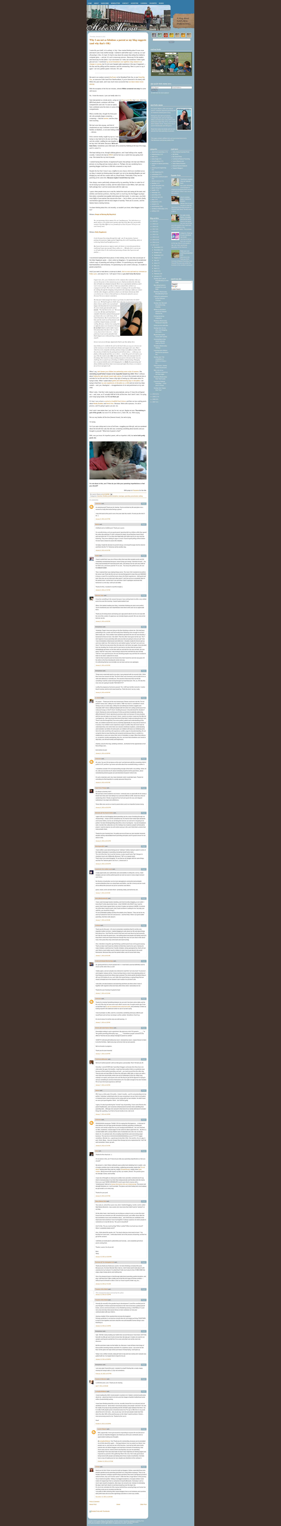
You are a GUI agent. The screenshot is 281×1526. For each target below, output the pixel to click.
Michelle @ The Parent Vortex (104, 813)
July (155, 260)
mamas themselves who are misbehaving (123, 1184)
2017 (154, 229)
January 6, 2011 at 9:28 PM (103, 753)
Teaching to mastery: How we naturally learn (186, 181)
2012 (154, 242)
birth (153, 156)
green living (155, 188)
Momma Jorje (99, 595)
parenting (127, 496)
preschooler (134, 496)
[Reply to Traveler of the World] (144, 1289)
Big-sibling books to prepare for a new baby (160, 287)
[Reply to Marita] (144, 524)
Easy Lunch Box (127, 100)
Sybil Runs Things (100, 788)
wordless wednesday (158, 208)
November (157, 250)
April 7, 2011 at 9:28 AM (102, 1386)
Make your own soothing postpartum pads (186, 253)
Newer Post (92, 1504)
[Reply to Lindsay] (144, 925)
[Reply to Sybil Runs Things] (144, 788)
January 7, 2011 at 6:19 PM (103, 1114)
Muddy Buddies (98, 403)
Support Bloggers (178, 168)
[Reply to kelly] (144, 1151)
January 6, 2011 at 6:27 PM (103, 519)
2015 (154, 234)
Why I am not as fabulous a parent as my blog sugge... (161, 372)
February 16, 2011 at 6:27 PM (103, 1373)
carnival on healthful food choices (115, 401)
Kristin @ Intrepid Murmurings (104, 961)
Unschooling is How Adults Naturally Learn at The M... (160, 341)
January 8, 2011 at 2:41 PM (103, 1145)
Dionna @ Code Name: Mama (104, 1028)
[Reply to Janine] (144, 1091)
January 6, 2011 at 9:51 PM (103, 782)
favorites (99, 496)
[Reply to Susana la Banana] (144, 1379)
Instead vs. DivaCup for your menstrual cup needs (186, 235)
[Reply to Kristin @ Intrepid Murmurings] (144, 961)
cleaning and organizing (159, 168)
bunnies (106, 118)
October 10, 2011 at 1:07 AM (105, 1461)
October (156, 252)
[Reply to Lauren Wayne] (144, 1429)
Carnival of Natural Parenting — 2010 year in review (160, 383)
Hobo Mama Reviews (179, 163)
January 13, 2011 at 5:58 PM (103, 1359)
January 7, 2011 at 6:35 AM (103, 920)
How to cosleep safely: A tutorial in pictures (185, 199)
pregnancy (155, 202)
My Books (175, 154)
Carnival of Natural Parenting (181, 159)
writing (141, 496)
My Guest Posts (177, 156)
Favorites (153, 3)
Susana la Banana (100, 1379)
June (155, 263)
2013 (154, 239)
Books (161, 3)
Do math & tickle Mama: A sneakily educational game (185, 217)
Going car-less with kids (161, 325)
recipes (154, 204)
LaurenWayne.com (178, 161)
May (155, 266)
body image (155, 159)
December (157, 247)
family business (156, 181)
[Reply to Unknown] (144, 504)
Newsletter (115, 3)
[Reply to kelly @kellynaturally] (144, 898)
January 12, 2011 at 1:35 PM (103, 1326)
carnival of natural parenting (160, 163)
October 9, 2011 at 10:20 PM (103, 1423)
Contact (125, 3)
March (156, 271)
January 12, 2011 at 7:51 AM (103, 1284)
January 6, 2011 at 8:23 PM (103, 665)
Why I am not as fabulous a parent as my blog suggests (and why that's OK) (117, 41)
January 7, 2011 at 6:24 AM (103, 893)
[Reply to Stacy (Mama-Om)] (144, 1201)
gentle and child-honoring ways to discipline (126, 381)
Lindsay (97, 925)
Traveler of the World (101, 1289)
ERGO (111, 155)
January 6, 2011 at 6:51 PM (103, 550)
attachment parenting (158, 152)
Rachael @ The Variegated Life (104, 1262)
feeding (105, 496)
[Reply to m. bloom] (144, 698)
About (96, 3)
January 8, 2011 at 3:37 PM (103, 1196)
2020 (154, 221)
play (153, 199)
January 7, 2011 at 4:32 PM (103, 1085)
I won (137, 100)
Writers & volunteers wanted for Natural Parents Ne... (160, 311)
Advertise (134, 3)
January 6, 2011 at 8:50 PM (103, 692)
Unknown (98, 503)
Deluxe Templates (130, 1520)
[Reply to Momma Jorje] (144, 596)
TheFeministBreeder (101, 1059)
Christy (97, 1467)
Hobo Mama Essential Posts (181, 152)
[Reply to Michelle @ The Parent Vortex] (144, 813)
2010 (154, 394)
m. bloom (98, 698)
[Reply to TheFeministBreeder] (144, 1059)
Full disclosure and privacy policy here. (162, 140)
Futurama (136, 490)
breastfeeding (156, 161)
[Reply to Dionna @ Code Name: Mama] (144, 1028)
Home (90, 3)
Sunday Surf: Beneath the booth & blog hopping (160, 305)
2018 (154, 226)
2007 (154, 402)
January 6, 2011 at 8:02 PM (103, 621)
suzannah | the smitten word (103, 869)
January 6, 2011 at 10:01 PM (103, 807)
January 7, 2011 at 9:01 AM (103, 955)
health (153, 190)
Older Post (143, 1504)
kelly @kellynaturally (101, 898)
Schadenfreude (125, 1169)
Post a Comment (94, 1501)
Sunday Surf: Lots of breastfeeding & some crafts (161, 280)
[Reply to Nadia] (144, 556)
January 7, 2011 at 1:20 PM (103, 1022)
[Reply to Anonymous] (144, 627)
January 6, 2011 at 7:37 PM (103, 590)
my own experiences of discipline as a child (115, 383)
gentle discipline (113, 496)
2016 (154, 232)
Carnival (143, 3)
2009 (154, 396)
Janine (97, 1090)
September (157, 255)
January (156, 276)
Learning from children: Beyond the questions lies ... (161, 352)
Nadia (97, 555)
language (154, 192)
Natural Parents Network (180, 166)
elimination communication (160, 177)
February (157, 273)
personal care (156, 197)
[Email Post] (111, 494)
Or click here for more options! (160, 93)
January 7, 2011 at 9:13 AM (103, 993)
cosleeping (155, 174)
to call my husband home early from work (118, 1006)
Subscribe (105, 3)
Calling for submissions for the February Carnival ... (161, 298)
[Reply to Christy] (144, 1467)
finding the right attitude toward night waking (107, 376)
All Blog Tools (140, 1520)
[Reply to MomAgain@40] (144, 846)
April (155, 268)
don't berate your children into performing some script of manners (118, 371)
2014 (154, 237)
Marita (97, 524)
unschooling (155, 206)
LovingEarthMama (100, 1391)
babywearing (155, 154)
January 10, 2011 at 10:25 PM (103, 1256)
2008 (154, 399)
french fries (110, 403)
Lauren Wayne (101, 1429)
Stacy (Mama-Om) (100, 1201)
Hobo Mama (110, 1520)
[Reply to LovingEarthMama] (144, 1391)
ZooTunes (113, 77)
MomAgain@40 (100, 846)
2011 (154, 245)
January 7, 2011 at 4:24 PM (103, 1053)
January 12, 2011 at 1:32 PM (103, 1294)
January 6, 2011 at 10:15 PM (103, 841)
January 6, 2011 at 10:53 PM (103, 863)
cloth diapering (156, 172)
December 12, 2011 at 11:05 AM (104, 1496)
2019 (154, 224)
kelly (96, 1151)
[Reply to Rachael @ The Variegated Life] (144, 1262)
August (156, 258)
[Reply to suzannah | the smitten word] (144, 869)
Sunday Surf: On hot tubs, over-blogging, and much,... (160, 330)
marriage (121, 496)
